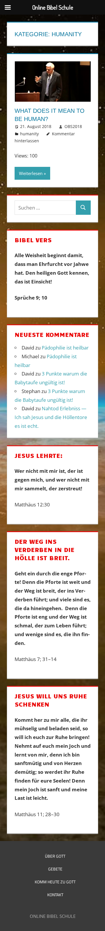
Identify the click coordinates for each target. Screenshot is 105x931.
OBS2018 (73, 126)
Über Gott (55, 856)
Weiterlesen (31, 173)
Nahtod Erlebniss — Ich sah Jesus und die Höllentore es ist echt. (51, 417)
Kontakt (55, 895)
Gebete (55, 869)
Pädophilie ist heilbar (65, 347)
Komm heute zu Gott (55, 882)
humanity (29, 133)
